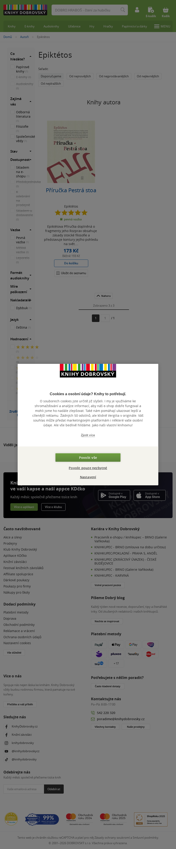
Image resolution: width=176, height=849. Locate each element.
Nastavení (88, 476)
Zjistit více (88, 435)
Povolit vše (88, 457)
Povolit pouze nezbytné (88, 467)
